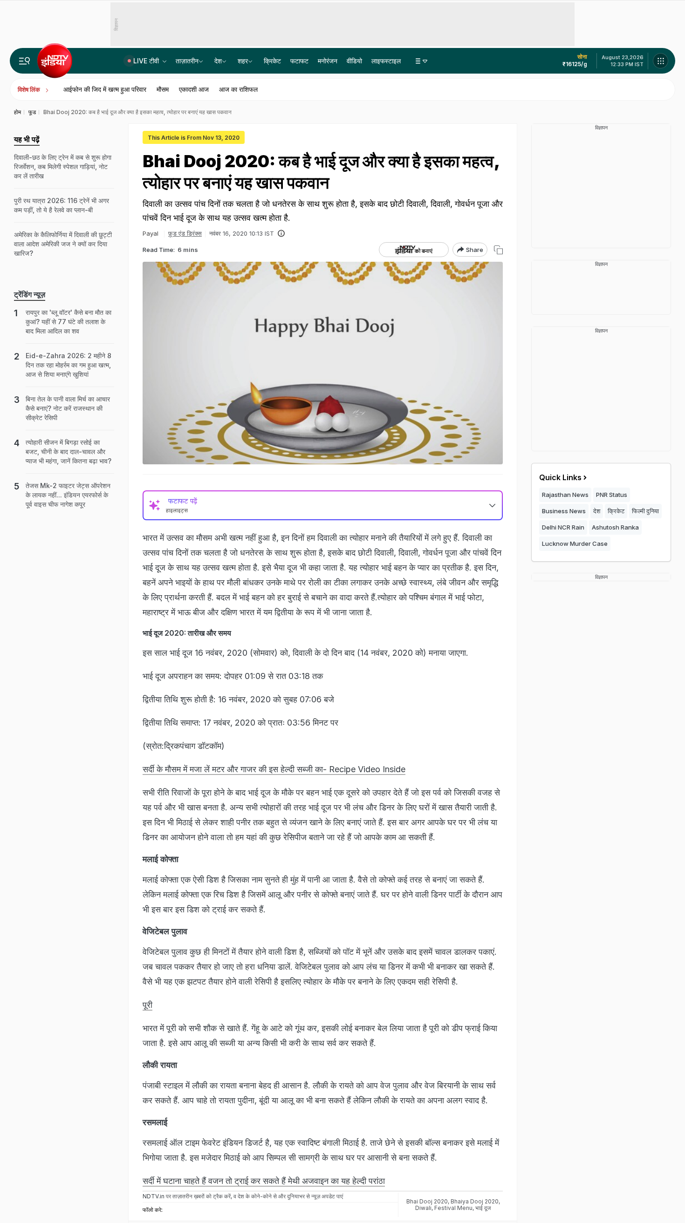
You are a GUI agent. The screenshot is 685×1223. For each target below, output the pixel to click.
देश (218, 61)
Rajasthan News (565, 494)
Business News (564, 511)
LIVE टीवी (147, 61)
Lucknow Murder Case (575, 543)
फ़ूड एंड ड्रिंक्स (185, 233)
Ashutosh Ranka (615, 527)
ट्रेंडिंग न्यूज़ (29, 294)
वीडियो (354, 61)
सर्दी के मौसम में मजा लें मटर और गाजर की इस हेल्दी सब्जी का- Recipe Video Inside (274, 769)
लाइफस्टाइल (386, 61)
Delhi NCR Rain (563, 527)
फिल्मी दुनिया (645, 511)
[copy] (498, 249)
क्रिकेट (272, 61)
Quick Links (560, 477)
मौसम (163, 89)
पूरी (147, 1005)
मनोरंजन (327, 61)
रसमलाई (155, 1122)
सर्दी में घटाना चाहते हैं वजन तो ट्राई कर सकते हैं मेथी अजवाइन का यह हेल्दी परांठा (264, 1181)
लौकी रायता (161, 1065)
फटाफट (299, 61)
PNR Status (611, 494)
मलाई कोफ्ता (160, 859)
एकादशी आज (194, 89)
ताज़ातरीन (187, 61)
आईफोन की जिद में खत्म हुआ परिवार (104, 89)
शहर (243, 61)
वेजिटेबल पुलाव (165, 931)
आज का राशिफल (238, 89)
